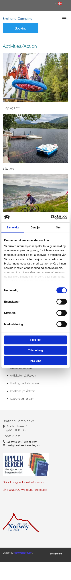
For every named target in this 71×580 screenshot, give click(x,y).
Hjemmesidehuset (22, 553)
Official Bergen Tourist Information (24, 482)
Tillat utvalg (35, 350)
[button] (53, 18)
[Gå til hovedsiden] (18, 19)
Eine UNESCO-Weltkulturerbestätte (25, 489)
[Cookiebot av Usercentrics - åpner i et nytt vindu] (51, 217)
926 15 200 (30, 441)
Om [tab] (58, 227)
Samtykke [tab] (13, 227)
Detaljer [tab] (36, 227)
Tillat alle (35, 339)
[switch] (61, 301)
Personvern (56, 553)
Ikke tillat (35, 360)
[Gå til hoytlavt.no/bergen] (35, 77)
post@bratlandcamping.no (23, 445)
